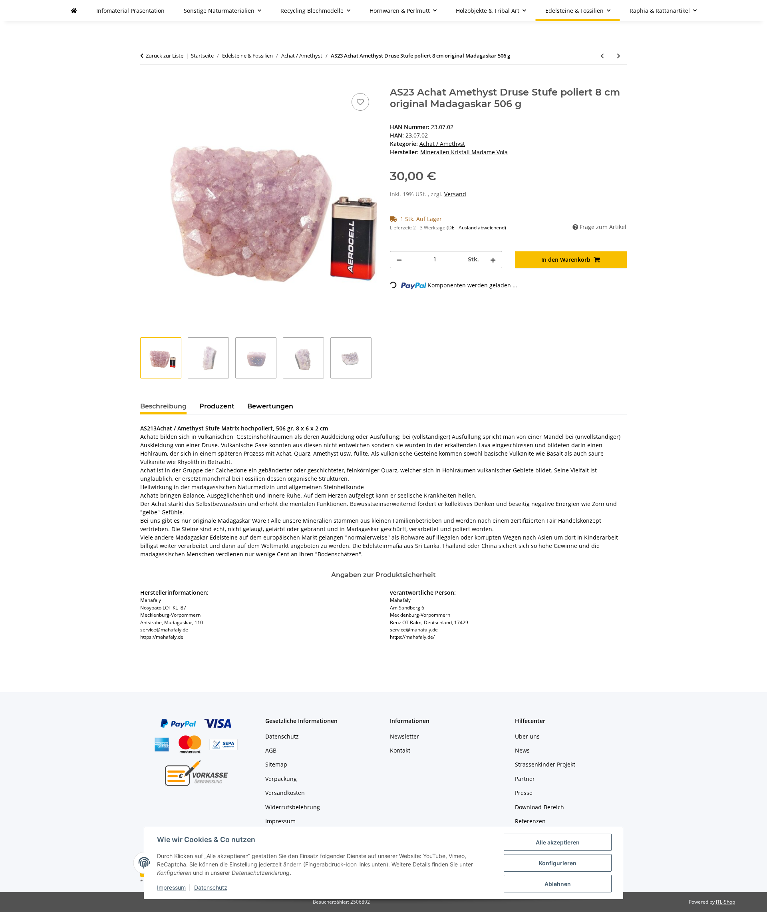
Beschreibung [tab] (163, 406)
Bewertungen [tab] (270, 406)
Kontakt (400, 750)
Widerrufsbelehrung (292, 807)
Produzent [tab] (216, 406)
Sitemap (276, 764)
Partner (525, 779)
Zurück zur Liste (164, 55)
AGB (270, 750)
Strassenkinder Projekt (545, 764)
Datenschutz (210, 887)
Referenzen (530, 821)
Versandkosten (285, 793)
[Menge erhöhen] (493, 259)
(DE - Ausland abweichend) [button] (476, 227)
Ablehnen (557, 883)
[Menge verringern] (399, 259)
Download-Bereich (539, 807)
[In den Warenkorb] (146, 82)
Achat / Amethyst (442, 143)
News (522, 750)
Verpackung (281, 779)
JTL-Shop (725, 901)
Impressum (171, 887)
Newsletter (404, 736)
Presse (524, 793)
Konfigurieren (557, 863)
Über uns (527, 736)
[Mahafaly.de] (74, 10)
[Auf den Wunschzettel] (360, 102)
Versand (455, 194)
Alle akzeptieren (558, 842)
